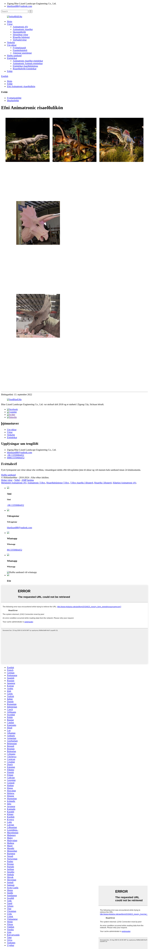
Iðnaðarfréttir (13, 100)
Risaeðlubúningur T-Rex (57, 482)
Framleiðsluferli (20, 50)
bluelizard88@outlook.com (19, 6)
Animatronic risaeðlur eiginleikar (28, 61)
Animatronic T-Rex (36, 482)
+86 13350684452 (15, 455)
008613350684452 (15, 457)
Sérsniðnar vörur (20, 34)
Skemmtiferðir (19, 32)
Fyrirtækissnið (19, 47)
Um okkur (11, 45)
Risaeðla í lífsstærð (103, 482)
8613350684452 (14, 550)
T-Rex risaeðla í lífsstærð (81, 482)
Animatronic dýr (20, 26)
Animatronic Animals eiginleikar (28, 63)
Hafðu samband (14, 55)
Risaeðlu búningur (21, 37)
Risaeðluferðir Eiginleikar (24, 68)
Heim (9, 21)
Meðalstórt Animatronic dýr (13, 482)
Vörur (10, 24)
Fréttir (10, 71)
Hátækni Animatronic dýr (124, 482)
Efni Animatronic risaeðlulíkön (21, 86)
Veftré (17, 480)
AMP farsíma (28, 480)
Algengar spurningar (22, 53)
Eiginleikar (12, 58)
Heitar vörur (6, 480)
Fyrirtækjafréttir (14, 98)
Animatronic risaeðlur (23, 29)
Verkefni (11, 42)
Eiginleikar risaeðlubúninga (25, 66)
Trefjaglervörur (20, 40)
